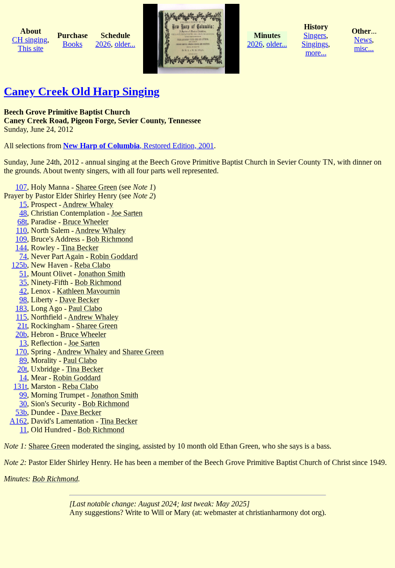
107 (21, 187)
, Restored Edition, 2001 (138, 146)
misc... (364, 48)
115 (21, 317)
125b (19, 265)
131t (20, 386)
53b (21, 412)
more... (316, 53)
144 (21, 248)
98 (23, 300)
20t (22, 369)
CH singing (29, 40)
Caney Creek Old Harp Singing (81, 91)
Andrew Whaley (88, 204)
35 (23, 282)
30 (23, 404)
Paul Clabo (85, 308)
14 (23, 378)
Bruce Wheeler (85, 222)
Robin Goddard (114, 256)
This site (30, 48)
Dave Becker (79, 300)
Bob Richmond (109, 239)
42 (23, 291)
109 (21, 239)
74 (23, 256)
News (363, 40)
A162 (18, 421)
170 (21, 352)
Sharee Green (96, 187)
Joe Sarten (127, 213)
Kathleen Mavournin (88, 291)
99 (23, 395)
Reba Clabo (92, 265)
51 (23, 274)
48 (23, 213)
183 (21, 308)
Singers (314, 35)
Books (72, 44)
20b (21, 334)
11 (23, 430)
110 (21, 230)
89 (23, 360)
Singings (315, 44)
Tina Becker (79, 248)
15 (23, 204)
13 (23, 343)
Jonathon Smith (101, 274)
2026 (103, 44)
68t (22, 222)
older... (125, 44)
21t (22, 326)
